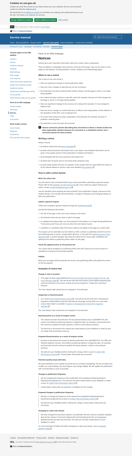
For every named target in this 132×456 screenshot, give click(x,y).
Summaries (14, 119)
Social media (15, 128)
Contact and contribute (84, 42)
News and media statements (21, 82)
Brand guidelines (22, 42)
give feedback (46, 27)
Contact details (15, 106)
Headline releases (16, 65)
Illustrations (14, 134)
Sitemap (51, 438)
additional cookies (33, 12)
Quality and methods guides (20, 85)
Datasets (13, 69)
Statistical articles (16, 88)
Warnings (13, 110)
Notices (13, 113)
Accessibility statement (26, 438)
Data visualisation (67, 42)
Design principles (62, 438)
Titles (12, 116)
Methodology (15, 72)
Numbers (46, 46)
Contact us (74, 438)
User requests (15, 78)
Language (28, 46)
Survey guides (15, 94)
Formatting (37, 46)
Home (12, 42)
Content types (57, 46)
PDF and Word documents (20, 137)
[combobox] (107, 37)
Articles (13, 62)
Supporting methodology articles (22, 91)
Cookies (13, 438)
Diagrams (13, 131)
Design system (35, 42)
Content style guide (51, 42)
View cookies (63, 20)
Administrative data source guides (23, 98)
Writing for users (16, 46)
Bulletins (13, 59)
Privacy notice (41, 438)
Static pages (14, 75)
